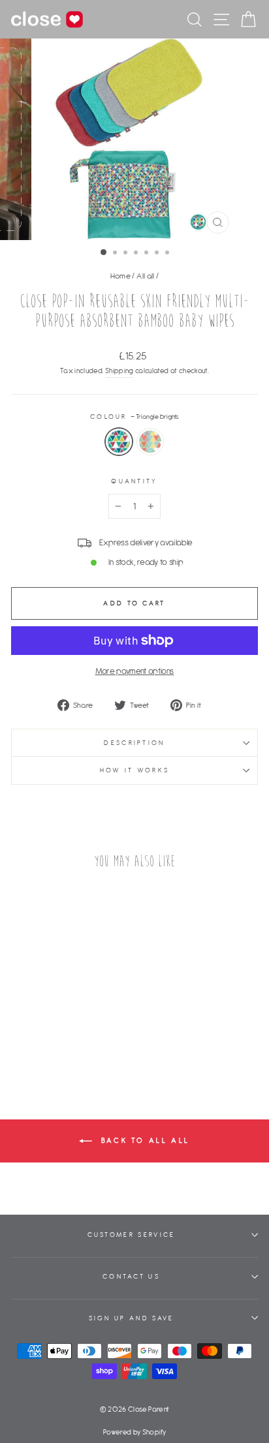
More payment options (134, 670)
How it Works (135, 770)
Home (120, 276)
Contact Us (131, 1276)
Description (134, 742)
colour (134, 416)
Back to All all (143, 1140)
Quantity (134, 481)
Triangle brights (119, 442)
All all (145, 276)
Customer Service (131, 1234)
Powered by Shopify (134, 1431)
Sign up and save (131, 1318)
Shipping (119, 370)
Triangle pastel (150, 442)
